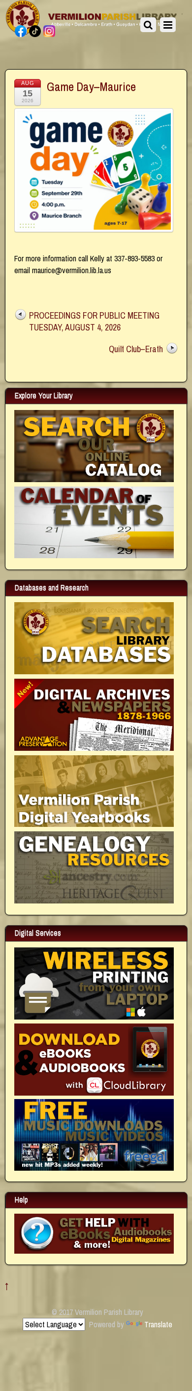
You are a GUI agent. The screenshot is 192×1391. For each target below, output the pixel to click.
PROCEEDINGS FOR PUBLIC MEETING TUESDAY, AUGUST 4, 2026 (94, 321)
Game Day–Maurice (91, 86)
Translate (158, 1324)
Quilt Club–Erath (136, 349)
